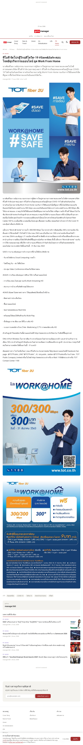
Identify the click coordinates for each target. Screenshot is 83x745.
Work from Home (40, 596)
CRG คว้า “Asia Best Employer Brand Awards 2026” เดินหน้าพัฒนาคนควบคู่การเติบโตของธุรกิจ (35, 657)
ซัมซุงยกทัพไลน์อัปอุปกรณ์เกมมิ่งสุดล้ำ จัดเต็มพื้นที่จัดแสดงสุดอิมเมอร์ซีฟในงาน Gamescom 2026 (35, 633)
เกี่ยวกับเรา (33, 715)
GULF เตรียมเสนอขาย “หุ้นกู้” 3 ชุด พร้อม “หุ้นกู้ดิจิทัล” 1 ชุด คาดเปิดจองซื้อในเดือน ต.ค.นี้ (32, 622)
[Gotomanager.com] (41, 31)
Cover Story (16, 42)
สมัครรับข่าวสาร (43, 696)
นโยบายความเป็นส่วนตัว (16, 742)
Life (51, 41)
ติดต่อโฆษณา (34, 719)
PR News (57, 42)
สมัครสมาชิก (75, 42)
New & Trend (24, 42)
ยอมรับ (75, 739)
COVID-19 (20, 596)
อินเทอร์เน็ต (10, 596)
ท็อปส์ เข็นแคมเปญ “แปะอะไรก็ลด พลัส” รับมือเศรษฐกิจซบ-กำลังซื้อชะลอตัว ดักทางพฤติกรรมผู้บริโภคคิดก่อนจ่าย (34, 646)
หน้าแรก (5, 49)
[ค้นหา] (62, 42)
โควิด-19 (29, 596)
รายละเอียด (65, 739)
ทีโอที (51, 596)
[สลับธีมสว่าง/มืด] (66, 42)
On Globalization (42, 42)
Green (33, 41)
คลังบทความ (60, 715)
